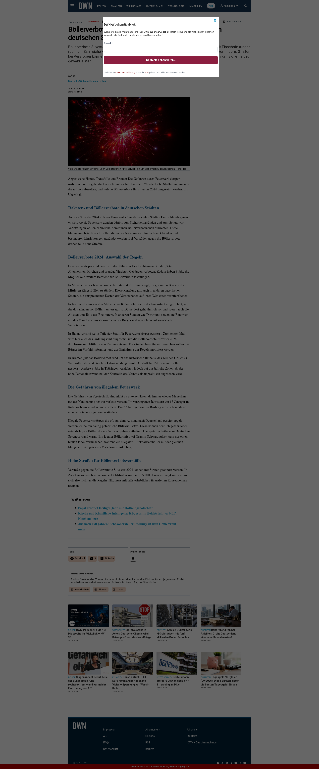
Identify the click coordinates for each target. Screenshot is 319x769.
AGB (147, 72)
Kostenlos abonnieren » (161, 60)
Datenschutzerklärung (125, 72)
